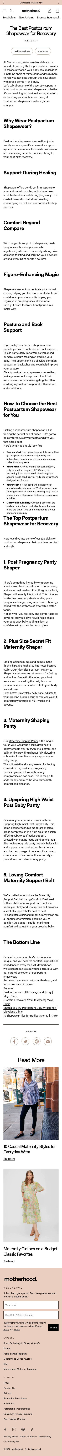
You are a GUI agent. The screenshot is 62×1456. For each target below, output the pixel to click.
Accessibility (45, 1436)
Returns (7, 1393)
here (41, 2)
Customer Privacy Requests (17, 1413)
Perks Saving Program (15, 1353)
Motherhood (14, 62)
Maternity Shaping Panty (23, 741)
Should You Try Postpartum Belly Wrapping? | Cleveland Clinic (30, 1009)
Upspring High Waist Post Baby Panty (25, 824)
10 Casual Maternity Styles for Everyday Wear (29, 1149)
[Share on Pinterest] (36, 1041)
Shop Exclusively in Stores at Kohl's (21, 1343)
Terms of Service (28, 1436)
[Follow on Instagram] (14, 1429)
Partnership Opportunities (16, 1408)
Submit (53, 1327)
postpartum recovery (45, 66)
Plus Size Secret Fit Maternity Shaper (27, 671)
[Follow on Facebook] (5, 1429)
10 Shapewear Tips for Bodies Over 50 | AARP (30, 1015)
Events (6, 1348)
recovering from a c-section (21, 473)
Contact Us (9, 1388)
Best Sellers (9, 17)
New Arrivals (26, 17)
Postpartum (43, 51)
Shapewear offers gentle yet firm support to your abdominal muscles (29, 189)
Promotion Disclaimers (15, 1398)
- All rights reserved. (32, 1448)
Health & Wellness (22, 51)
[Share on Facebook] (14, 1041)
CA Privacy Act (11, 1441)
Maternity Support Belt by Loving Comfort (26, 897)
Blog (5, 1364)
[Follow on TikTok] (32, 1429)
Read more (9, 1158)
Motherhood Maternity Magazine (20, 1369)
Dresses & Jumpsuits (49, 17)
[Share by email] (47, 1041)
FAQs (6, 1382)
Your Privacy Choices (14, 1418)
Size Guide (8, 1403)
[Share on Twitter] (25, 1041)
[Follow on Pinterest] (23, 1429)
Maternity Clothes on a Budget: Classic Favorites (30, 1251)
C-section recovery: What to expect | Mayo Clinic (28, 1002)
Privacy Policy (10, 1436)
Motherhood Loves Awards (17, 1358)
